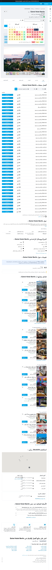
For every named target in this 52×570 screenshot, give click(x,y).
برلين (33, 8)
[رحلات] (50, 18)
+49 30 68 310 (42, 15)
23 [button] (12, 36)
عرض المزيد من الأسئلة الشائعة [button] (31, 517)
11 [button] (30, 32)
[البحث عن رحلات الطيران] (50, 7)
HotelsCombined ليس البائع (41, 558)
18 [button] (30, 34)
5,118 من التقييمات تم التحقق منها (35, 16)
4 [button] (24, 32)
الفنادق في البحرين (43, 548)
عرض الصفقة (25, 289)
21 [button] (39, 36)
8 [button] (37, 32)
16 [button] (12, 34)
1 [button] (37, 29)
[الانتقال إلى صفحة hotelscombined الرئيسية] (44, 3)
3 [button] (32, 29)
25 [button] (30, 36)
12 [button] (27, 32)
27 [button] (42, 39)
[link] (40, 323)
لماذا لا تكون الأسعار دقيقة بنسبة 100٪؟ (39, 561)
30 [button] (12, 39)
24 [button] (32, 36)
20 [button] (42, 36)
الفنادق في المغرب (43, 546)
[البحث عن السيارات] (50, 11)
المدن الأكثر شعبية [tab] (35, 541)
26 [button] (27, 36)
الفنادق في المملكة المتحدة (42, 550)
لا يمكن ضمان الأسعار (25, 555)
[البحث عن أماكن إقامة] (50, 9)
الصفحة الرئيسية (43, 8)
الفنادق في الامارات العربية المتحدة (11, 547)
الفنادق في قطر (29, 546)
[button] (1, 1)
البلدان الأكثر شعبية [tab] (43, 541)
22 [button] (37, 36)
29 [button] (37, 39)
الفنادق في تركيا (44, 547)
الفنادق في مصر (29, 548)
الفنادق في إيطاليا (28, 550)
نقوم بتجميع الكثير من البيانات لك (40, 560)
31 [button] (9, 39)
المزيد (46, 226)
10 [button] (32, 32)
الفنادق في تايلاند (14, 550)
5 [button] (27, 29)
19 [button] (27, 34)
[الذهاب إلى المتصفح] (50, 15)
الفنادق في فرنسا (14, 548)
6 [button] (42, 32)
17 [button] (32, 34)
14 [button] (39, 34)
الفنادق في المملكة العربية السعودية (11, 546)
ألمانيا (38, 8)
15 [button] (37, 34)
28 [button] (39, 39)
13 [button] (42, 34)
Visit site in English (18, 1)
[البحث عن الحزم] (50, 13)
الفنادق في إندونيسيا (28, 547)
